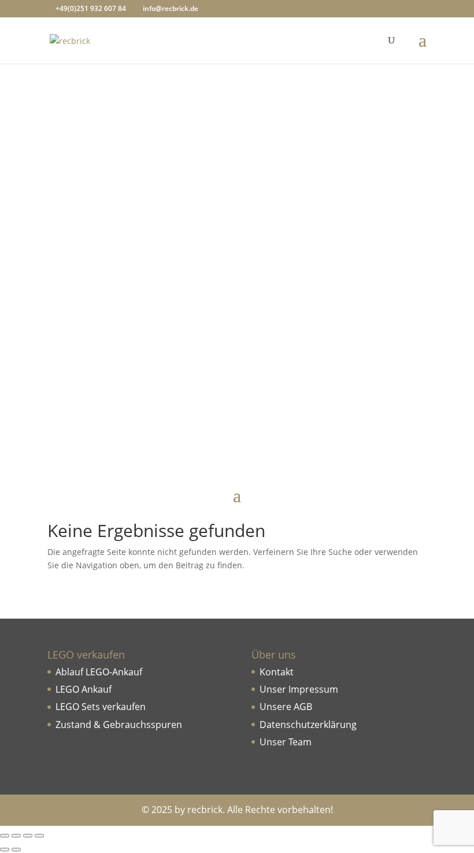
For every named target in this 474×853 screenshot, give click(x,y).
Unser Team (286, 742)
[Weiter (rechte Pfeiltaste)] (16, 849)
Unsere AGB (286, 706)
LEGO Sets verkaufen (100, 706)
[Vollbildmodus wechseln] (16, 835)
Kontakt (277, 672)
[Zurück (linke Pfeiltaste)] (4, 849)
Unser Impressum (299, 689)
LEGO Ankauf (83, 689)
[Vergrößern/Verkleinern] (4, 835)
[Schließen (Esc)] (39, 835)
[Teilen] (27, 835)
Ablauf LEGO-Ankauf (98, 672)
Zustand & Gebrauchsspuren (118, 724)
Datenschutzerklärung (308, 724)
